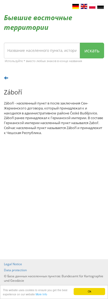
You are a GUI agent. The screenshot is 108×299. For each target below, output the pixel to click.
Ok (89, 291)
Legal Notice (13, 264)
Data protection (15, 270)
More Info (41, 294)
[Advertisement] (54, 197)
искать (92, 50)
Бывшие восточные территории (38, 22)
